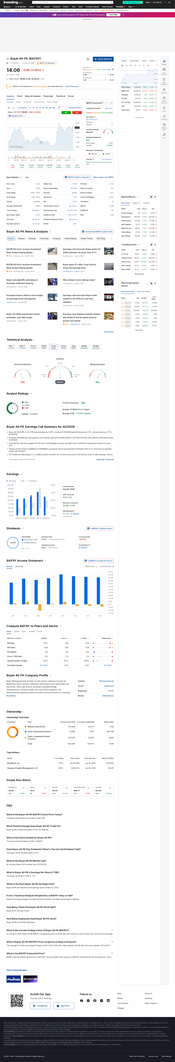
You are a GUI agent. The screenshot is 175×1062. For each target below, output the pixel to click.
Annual (9, 566)
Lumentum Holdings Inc (82, 787)
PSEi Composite (127, 87)
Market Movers (128, 197)
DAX (123, 106)
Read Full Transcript (105, 459)
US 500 (124, 98)
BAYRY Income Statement (25, 560)
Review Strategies (71, 86)
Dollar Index (125, 110)
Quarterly (19, 566)
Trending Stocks (129, 244)
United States (108, 696)
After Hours (33, 10)
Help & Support (151, 1003)
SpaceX (55, 787)
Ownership (27, 102)
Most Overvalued (144, 291)
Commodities (134, 61)
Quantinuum (13, 787)
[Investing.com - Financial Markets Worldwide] (13, 2)
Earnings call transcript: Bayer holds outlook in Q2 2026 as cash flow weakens (80, 298)
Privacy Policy (153, 1056)
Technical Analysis (19, 339)
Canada (16, 10)
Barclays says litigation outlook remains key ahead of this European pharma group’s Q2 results (81, 317)
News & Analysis (33, 96)
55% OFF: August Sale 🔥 (132, 2)
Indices (124, 61)
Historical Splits (52, 102)
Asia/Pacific (88, 10)
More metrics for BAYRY (104, 177)
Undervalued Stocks (122, 10)
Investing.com (68, 271)
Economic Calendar (92, 7)
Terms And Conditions (137, 1056)
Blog (119, 993)
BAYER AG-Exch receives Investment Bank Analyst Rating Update (24, 251)
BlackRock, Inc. (13, 763)
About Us (148, 993)
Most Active (125, 203)
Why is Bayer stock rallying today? (79, 280)
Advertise (148, 998)
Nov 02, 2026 (72, 210)
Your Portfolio (123, 1003)
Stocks (7, 10)
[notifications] (165, 2)
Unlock (45, 665)
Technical (60, 96)
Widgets (121, 1008)
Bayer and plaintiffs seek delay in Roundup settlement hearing (22, 281)
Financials (48, 96)
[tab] (12, 347)
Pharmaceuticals (106, 681)
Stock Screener (107, 7)
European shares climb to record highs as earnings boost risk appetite (25, 297)
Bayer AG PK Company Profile (27, 675)
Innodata (98, 787)
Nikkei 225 (125, 91)
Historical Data (39, 102)
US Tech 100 (125, 102)
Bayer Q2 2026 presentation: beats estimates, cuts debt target (23, 316)
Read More (11, 696)
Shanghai (124, 95)
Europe (71, 10)
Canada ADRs (53, 10)
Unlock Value (106, 69)
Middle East (79, 10)
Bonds (144, 61)
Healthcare (109, 686)
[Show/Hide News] (59, 107)
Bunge (32, 787)
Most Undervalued (128, 291)
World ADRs (43, 10)
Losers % (146, 203)
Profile (18, 102)
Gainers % (136, 203)
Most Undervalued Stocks (130, 284)
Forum (71, 96)
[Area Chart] (13, 107)
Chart (19, 96)
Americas (63, 10)
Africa (96, 10)
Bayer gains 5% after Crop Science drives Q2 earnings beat (79, 266)
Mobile (120, 998)
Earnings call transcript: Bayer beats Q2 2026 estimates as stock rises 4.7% (81, 251)
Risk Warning (166, 1056)
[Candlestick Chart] (9, 107)
